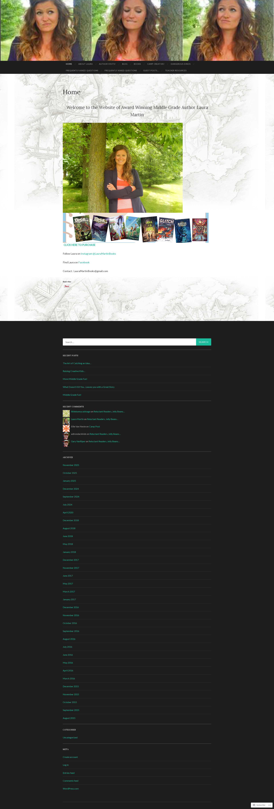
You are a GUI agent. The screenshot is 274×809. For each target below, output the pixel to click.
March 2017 (69, 591)
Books (137, 64)
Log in (66, 764)
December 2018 (71, 520)
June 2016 (68, 654)
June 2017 (68, 575)
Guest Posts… (151, 70)
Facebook (83, 262)
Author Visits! (107, 64)
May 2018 (68, 544)
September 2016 (71, 631)
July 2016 (67, 646)
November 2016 (71, 615)
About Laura (85, 64)
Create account (70, 757)
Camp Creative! (156, 64)
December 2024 (71, 488)
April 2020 (68, 512)
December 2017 (71, 559)
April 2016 (68, 670)
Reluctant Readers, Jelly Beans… (109, 411)
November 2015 (71, 694)
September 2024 (71, 496)
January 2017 (69, 599)
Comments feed (70, 780)
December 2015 (71, 686)
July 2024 (67, 504)
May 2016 (68, 662)
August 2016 (69, 639)
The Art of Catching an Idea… (77, 363)
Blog (125, 64)
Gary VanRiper (78, 441)
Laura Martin (77, 419)
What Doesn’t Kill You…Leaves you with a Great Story (88, 387)
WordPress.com (71, 788)
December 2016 (71, 607)
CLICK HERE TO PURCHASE (79, 244)
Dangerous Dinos (181, 64)
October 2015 (70, 702)
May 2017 (68, 583)
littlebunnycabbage (80, 411)
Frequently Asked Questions (82, 70)
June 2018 (68, 536)
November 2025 (71, 465)
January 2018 (69, 552)
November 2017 (71, 567)
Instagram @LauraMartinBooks (98, 253)
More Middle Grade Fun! (75, 379)
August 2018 (69, 528)
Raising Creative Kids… (74, 371)
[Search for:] (137, 342)
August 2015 (69, 718)
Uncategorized (70, 737)
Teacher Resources (176, 70)
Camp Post (94, 426)
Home (69, 64)
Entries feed (68, 772)
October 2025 (70, 472)
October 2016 (70, 623)
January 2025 (69, 480)
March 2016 (69, 678)
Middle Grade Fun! (72, 394)
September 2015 (71, 710)
